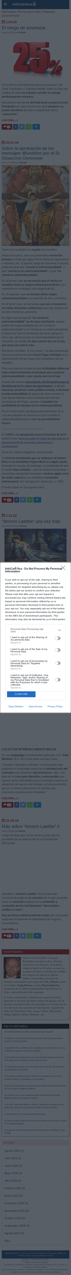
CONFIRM (21, 694)
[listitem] (35, 630)
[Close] (64, 569)
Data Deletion (16, 706)
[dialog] (35, 637)
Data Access (35, 706)
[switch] (57, 638)
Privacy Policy (55, 706)
